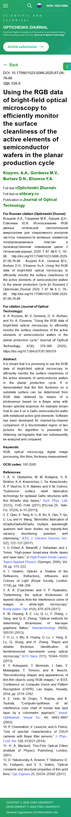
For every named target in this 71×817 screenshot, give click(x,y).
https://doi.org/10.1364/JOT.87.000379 (29, 351)
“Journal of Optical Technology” (49, 34)
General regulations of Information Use (32, 812)
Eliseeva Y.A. (41, 179)
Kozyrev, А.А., (16, 173)
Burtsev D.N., (15, 179)
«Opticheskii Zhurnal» (35, 188)
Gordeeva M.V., (45, 173)
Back (13, 65)
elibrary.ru (29, 194)
